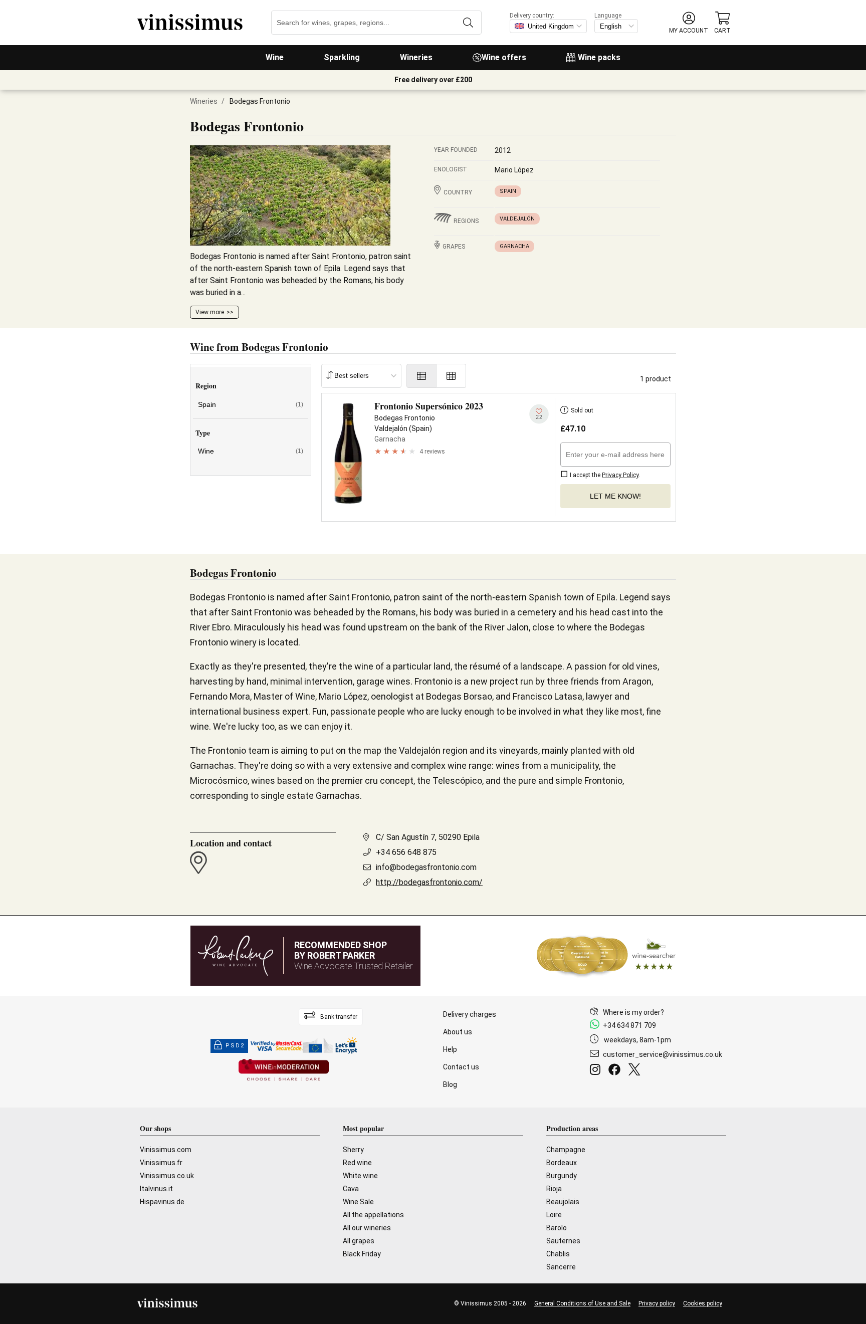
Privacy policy (656, 1303)
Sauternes (563, 1241)
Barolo (556, 1228)
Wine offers (504, 57)
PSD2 (235, 1045)
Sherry (353, 1150)
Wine (275, 57)
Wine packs (599, 57)
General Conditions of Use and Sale (582, 1303)
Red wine (357, 1163)
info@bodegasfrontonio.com (426, 867)
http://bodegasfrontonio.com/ (429, 882)
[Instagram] (597, 1071)
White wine (360, 1176)
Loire (554, 1215)
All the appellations (373, 1215)
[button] (688, 23)
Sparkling (342, 57)
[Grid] (451, 376)
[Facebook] (616, 1071)
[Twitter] (636, 1071)
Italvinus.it (156, 1189)
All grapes (358, 1241)
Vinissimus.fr (161, 1163)
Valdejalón (517, 218)
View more (209, 312)
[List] (421, 376)
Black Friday (362, 1254)
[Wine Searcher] (606, 956)
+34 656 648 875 (406, 852)
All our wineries (367, 1228)
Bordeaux (561, 1163)
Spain (508, 191)
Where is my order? (633, 1012)
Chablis (558, 1254)
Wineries (416, 57)
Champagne (565, 1150)
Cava (351, 1189)
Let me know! (615, 496)
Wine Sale (358, 1202)
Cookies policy (702, 1303)
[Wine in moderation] (284, 1070)
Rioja (554, 1189)
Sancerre (561, 1267)
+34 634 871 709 (629, 1025)
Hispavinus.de (162, 1202)
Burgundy (561, 1176)
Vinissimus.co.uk (167, 1176)
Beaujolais (562, 1202)
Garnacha (514, 246)
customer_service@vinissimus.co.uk (662, 1054)
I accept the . (604, 475)
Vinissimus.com (165, 1150)
